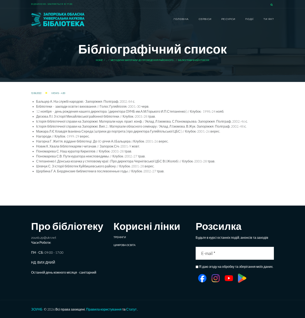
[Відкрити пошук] (272, 5)
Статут (131, 309)
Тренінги (119, 237)
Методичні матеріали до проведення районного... (143, 60)
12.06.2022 (36, 93)
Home (99, 60)
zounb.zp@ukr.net (43, 237)
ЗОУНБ (37, 309)
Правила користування (104, 309)
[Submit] (270, 253)
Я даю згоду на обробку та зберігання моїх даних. (236, 266)
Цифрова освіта (124, 245)
